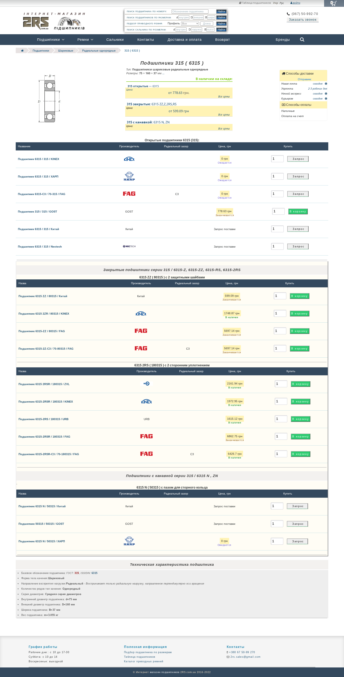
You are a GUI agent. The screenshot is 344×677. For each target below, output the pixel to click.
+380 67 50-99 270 (241, 652)
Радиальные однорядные (99, 50)
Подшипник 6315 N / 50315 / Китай (42, 506)
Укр (275, 3)
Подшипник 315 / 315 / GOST (37, 211)
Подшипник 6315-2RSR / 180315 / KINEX (46, 401)
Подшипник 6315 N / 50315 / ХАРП (42, 541)
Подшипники (48, 40)
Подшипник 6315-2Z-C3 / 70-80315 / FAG (46, 348)
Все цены (224, 96)
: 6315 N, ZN (178, 125)
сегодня (318, 83)
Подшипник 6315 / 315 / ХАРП (38, 176)
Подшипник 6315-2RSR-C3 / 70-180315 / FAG (49, 454)
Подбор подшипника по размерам (148, 652)
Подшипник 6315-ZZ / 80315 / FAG (42, 331)
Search (302, 36)
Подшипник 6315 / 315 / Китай (38, 229)
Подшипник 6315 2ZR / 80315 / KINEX (44, 313)
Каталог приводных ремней (143, 661)
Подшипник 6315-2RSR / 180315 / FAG (44, 436)
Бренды (283, 40)
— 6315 (143, 86)
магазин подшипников (165, 672)
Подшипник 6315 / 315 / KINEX (38, 159)
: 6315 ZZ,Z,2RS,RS (178, 109)
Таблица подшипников (256, 3)
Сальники (115, 40)
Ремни (83, 40)
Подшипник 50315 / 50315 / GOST (41, 523)
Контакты (145, 40)
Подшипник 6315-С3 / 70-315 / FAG (41, 194)
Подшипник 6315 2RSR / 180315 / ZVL (44, 383)
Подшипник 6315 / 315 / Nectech (40, 246)
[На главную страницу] (21, 50)
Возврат (222, 40)
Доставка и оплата (185, 40)
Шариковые (65, 50)
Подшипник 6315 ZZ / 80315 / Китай (43, 296)
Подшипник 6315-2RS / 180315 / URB (43, 418)
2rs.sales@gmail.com (245, 656)
